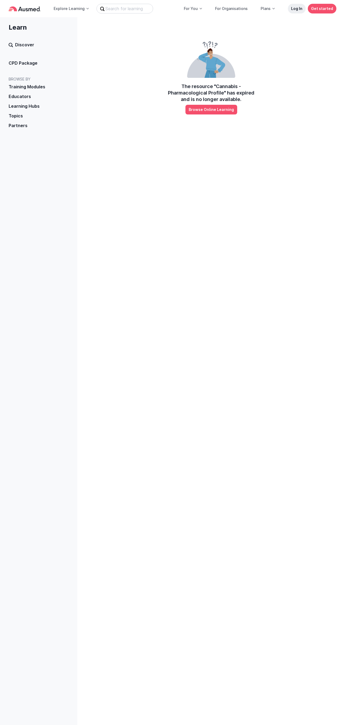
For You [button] (191, 8)
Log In (296, 8)
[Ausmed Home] (25, 9)
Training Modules (27, 86)
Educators (20, 96)
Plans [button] (266, 8)
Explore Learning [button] (69, 8)
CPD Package (23, 63)
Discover (24, 44)
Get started (322, 8)
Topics (16, 115)
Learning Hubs (24, 106)
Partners (18, 125)
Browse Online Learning (211, 109)
